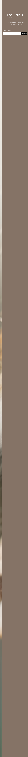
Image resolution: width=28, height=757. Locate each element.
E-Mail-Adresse (6, 30)
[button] (24, 3)
